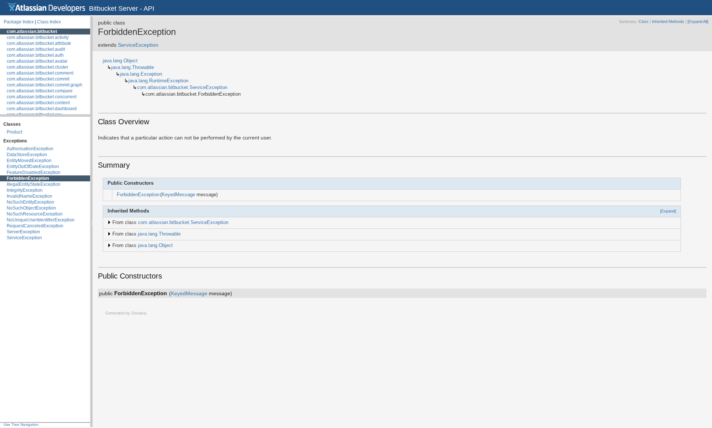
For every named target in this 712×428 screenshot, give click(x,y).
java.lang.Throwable (132, 67)
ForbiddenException (28, 178)
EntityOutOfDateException (33, 166)
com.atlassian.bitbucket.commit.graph (44, 85)
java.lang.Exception (141, 74)
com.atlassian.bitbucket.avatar (37, 61)
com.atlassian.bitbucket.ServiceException (182, 87)
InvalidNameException (29, 196)
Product (14, 132)
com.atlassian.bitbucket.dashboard (42, 108)
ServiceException (24, 237)
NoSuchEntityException (30, 202)
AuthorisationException (30, 148)
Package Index (19, 21)
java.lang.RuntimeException (158, 80)
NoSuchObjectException (31, 208)
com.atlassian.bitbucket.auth (35, 55)
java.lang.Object (120, 60)
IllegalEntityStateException (33, 184)
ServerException (23, 231)
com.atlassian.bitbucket (32, 31)
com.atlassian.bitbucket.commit (38, 79)
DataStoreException (27, 154)
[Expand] (668, 211)
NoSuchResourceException (35, 214)
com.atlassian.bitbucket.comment (40, 73)
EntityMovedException (29, 160)
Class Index (49, 21)
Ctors (644, 21)
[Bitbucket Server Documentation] (46, 7)
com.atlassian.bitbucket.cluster (37, 67)
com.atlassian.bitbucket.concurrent (41, 96)
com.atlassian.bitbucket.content (38, 102)
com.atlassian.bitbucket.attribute (39, 43)
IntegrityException (25, 190)
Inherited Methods (668, 21)
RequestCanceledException (35, 225)
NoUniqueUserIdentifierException (41, 220)
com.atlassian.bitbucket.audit (36, 49)
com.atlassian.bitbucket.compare (40, 90)
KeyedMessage (178, 194)
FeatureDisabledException (33, 172)
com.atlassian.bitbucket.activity (38, 37)
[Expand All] (698, 21)
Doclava (138, 313)
